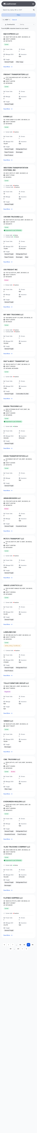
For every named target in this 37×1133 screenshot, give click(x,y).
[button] (9, 19)
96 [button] (24, 944)
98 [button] (32, 944)
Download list (11, 24)
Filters (18, 15)
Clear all (14, 19)
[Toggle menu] (33, 4)
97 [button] (28, 944)
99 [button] (10, 948)
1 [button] (12, 944)
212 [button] (18, 948)
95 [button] (20, 944)
